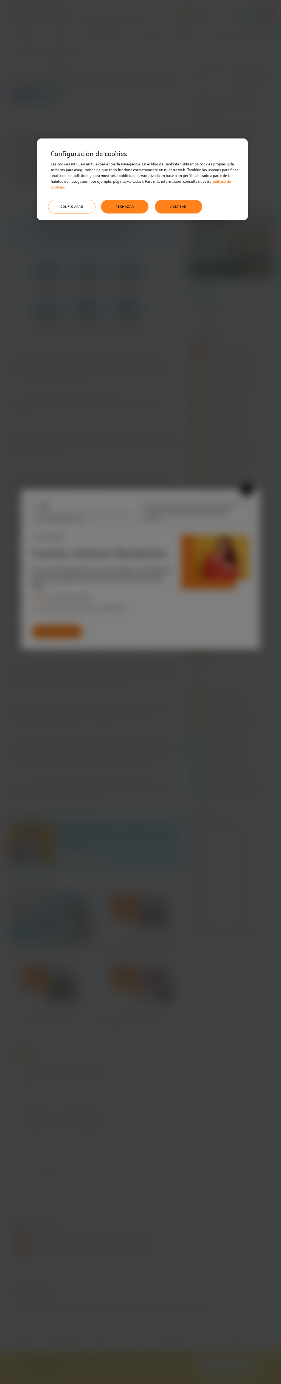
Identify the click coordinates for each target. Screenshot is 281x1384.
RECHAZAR (125, 207)
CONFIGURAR (71, 207)
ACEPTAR (178, 207)
